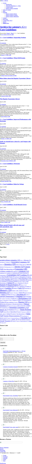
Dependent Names (14, 278)
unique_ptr (15, 319)
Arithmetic (8, 262)
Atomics (10, 264)
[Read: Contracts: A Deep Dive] (4, 379)
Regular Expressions (18, 304)
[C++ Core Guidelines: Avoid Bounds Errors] (5, 201)
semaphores (5, 307)
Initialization (11, 286)
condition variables (6, 271)
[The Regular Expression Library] (5, 96)
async (2, 264)
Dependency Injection (6, 278)
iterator (28, 286)
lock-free (28, 288)
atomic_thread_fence (21, 264)
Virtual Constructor (24, 321)
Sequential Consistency (19, 307)
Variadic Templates (6, 321)
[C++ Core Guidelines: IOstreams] (8, 160)
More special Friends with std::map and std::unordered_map (12, 226)
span (19, 311)
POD (10, 300)
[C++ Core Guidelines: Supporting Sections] (7, 34)
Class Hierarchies (9, 269)
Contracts (15, 273)
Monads (12, 292)
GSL (26, 283)
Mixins (26, 290)
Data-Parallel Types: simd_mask (10, 427)
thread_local (3, 318)
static (29, 311)
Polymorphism (27, 300)
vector (18, 321)
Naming (14, 294)
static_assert (3, 313)
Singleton (12, 309)
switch (14, 313)
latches (16, 288)
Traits (9, 318)
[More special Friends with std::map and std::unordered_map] (5, 222)
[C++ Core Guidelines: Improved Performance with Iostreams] (5, 116)
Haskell (3, 285)
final (20, 281)
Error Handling (7, 280)
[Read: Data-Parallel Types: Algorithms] (4, 393)
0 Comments (3, 43)
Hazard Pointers (14, 285)
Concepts (21, 269)
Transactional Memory (15, 318)
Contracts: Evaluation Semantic (10, 366)
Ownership (8, 298)
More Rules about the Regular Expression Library (15, 78)
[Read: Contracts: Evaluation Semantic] (4, 364)
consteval (16, 271)
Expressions (5, 281)
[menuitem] (17, 6)
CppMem (24, 275)
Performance (25, 298)
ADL (21, 260)
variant (14, 321)
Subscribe (3, 342)
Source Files (6, 311)
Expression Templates (13, 281)
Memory (6, 290)
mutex (4, 294)
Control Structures (24, 273)
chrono (19, 266)
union (9, 319)
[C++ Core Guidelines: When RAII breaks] (5, 55)
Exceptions (16, 279)
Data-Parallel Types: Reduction (10, 410)
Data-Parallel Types (8, 277)
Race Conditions (10, 302)
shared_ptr (4, 309)
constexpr (24, 271)
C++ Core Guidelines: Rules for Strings (12, 184)
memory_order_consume (18, 290)
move (21, 292)
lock (21, 288)
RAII (16, 302)
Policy (20, 300)
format (11, 283)
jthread (2, 288)
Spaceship (14, 311)
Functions (21, 283)
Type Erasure (4, 319)
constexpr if (3, 273)
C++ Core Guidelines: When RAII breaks (12, 58)
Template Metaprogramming (12, 316)
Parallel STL (14, 298)
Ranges (23, 302)
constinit (9, 273)
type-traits (26, 318)
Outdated (21, 296)
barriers (2, 267)
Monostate (16, 292)
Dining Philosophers (24, 278)
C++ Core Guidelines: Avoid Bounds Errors (13, 204)
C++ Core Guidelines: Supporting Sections (13, 37)
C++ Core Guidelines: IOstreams (10, 163)
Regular (10, 304)
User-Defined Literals (25, 319)
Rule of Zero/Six (22, 305)
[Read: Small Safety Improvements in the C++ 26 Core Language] (4, 348)
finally (24, 281)
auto (29, 264)
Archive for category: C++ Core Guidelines (13, 28)
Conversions (3, 275)
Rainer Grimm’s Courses (12, 15)
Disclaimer (2, 450)
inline (18, 286)
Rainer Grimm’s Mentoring (12, 16)
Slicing (18, 309)
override (4, 298)
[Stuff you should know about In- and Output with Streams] (5, 138)
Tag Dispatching (21, 313)
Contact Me (3, 451)
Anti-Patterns (3, 262)
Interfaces (23, 286)
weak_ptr (4, 322)
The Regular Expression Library (10, 99)
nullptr (28, 294)
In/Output (3, 286)
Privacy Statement (4, 447)
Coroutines (13, 275)
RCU (30, 302)
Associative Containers (20, 262)
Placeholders (6, 300)
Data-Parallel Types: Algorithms (10, 395)
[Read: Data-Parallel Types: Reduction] (4, 407)
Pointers (15, 300)
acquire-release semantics (10, 260)
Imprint (1, 449)
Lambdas (9, 288)
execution (23, 280)
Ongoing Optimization (8, 296)
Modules (4, 292)
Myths (10, 294)
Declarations (23, 276)
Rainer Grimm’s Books (11, 13)
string (9, 314)
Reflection (3, 304)
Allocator (27, 260)
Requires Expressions (13, 305)
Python (3, 302)
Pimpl (1, 300)
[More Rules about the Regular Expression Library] (8, 75)
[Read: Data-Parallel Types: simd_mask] (4, 425)
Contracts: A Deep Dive (8, 381)
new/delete (21, 294)
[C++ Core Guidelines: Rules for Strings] (5, 181)
